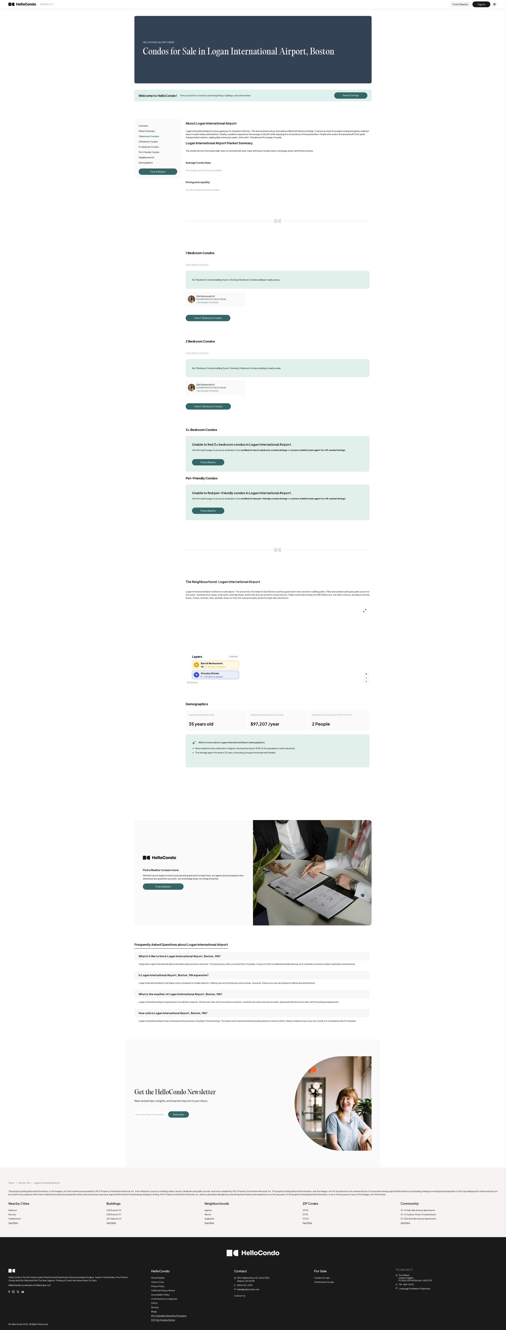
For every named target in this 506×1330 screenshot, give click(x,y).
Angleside (209, 1218)
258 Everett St (113, 1214)
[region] (277, 645)
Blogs (154, 1311)
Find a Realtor (158, 171)
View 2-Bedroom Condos (208, 406)
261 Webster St (113, 1218)
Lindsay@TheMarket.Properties (414, 1288)
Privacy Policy (158, 1286)
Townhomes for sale (324, 1282)
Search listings (351, 95)
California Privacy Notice (163, 1290)
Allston (208, 1214)
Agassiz (208, 1210)
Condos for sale (322, 1277)
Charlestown (14, 1218)
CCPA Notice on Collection (164, 1298)
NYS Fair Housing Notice (163, 1320)
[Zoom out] (366, 678)
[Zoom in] (366, 674)
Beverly (12, 1214)
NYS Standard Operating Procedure (168, 1315)
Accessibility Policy (160, 1294)
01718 (305, 1214)
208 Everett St (113, 1210)
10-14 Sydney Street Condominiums (418, 1214)
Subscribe (178, 1114)
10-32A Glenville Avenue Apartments (418, 1218)
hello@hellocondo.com (248, 1289)
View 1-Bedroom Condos (208, 317)
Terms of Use (157, 1282)
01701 (305, 1210)
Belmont (12, 1210)
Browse (155, 1307)
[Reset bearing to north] (366, 682)
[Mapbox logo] (192, 682)
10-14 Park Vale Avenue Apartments (418, 1210)
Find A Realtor (460, 4)
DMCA (154, 1303)
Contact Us (239, 1295)
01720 (306, 1218)
